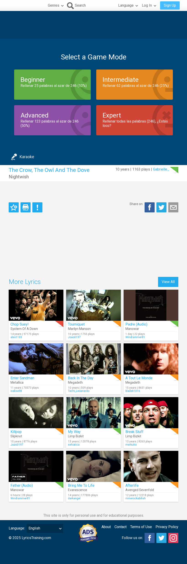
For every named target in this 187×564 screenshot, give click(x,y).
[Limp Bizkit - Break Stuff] (151, 412)
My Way (74, 432)
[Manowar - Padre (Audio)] (151, 305)
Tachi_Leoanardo (78, 391)
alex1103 (16, 337)
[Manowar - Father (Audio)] (36, 466)
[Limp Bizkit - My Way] (93, 412)
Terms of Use (141, 527)
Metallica (16, 382)
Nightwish (19, 176)
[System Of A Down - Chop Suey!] (36, 305)
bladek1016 (132, 391)
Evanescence (77, 490)
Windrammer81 (135, 337)
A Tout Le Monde (139, 378)
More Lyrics (25, 282)
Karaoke (27, 156)
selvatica (74, 444)
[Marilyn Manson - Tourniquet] (93, 305)
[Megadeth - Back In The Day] (93, 358)
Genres (53, 5)
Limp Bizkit (76, 436)
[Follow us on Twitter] (161, 538)
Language (126, 5)
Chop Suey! (19, 324)
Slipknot (16, 436)
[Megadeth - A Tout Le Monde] (151, 358)
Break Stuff (134, 432)
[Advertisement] (93, 25)
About (106, 527)
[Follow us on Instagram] (173, 538)
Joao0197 (74, 337)
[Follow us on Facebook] (150, 538)
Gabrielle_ (161, 169)
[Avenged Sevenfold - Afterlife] (151, 466)
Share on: (136, 204)
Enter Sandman (22, 378)
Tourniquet (76, 324)
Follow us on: (132, 538)
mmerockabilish (135, 498)
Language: (17, 528)
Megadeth (75, 382)
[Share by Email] (173, 207)
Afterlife (132, 485)
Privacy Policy (167, 527)
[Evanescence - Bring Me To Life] (93, 466)
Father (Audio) (21, 485)
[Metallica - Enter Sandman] (36, 358)
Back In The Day (81, 378)
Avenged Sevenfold (139, 490)
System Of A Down (24, 329)
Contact (120, 527)
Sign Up (170, 5)
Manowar (132, 329)
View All (168, 282)
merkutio (131, 444)
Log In (147, 5)
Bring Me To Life (81, 485)
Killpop (16, 432)
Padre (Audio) (136, 324)
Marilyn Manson (79, 329)
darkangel (74, 498)
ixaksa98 (16, 391)
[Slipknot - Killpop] (36, 412)
